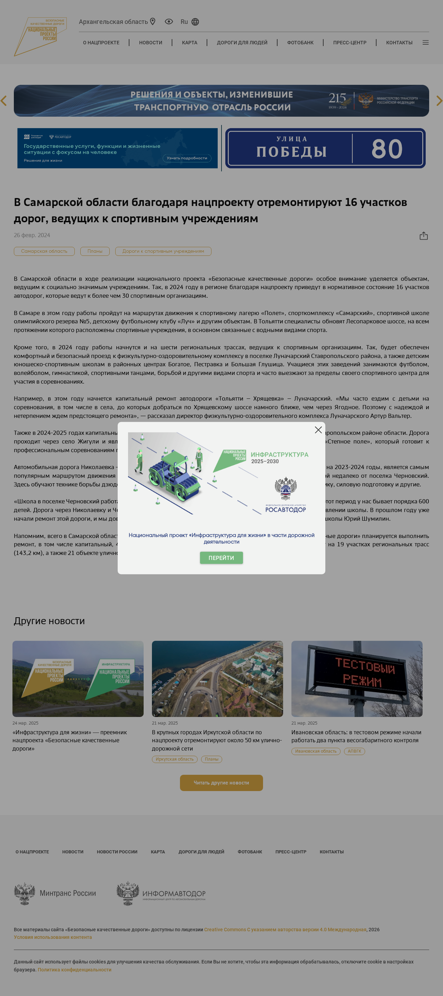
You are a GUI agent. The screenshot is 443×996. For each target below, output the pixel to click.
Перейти (221, 558)
